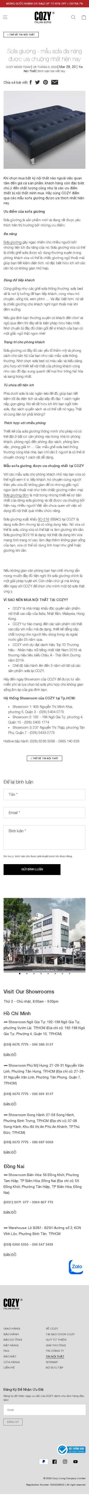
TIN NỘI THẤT (55, 1356)
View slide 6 (55, 973)
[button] (5, 17)
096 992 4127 (42, 1094)
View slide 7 (62, 973)
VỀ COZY (52, 1328)
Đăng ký (13, 1422)
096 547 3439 (42, 1244)
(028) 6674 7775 (16, 1094)
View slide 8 (69, 973)
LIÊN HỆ (9, 1367)
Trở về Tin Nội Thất (21, 34)
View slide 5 (48, 973)
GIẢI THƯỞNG (56, 1345)
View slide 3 (33, 973)
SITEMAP (52, 1362)
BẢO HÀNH (11, 1334)
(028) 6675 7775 (17, 1044)
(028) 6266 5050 (16, 1244)
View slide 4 (41, 973)
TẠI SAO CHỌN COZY (60, 1334)
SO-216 (43, 519)
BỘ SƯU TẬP (54, 1367)
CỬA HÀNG (12, 1362)
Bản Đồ (10, 1055)
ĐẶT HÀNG (11, 1345)
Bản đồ (10, 1152)
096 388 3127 (42, 1044)
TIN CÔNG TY (55, 1350)
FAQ (6, 1350)
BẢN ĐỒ (10, 1255)
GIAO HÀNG (12, 1328)
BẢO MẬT (10, 1356)
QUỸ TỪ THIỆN (56, 1339)
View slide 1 (19, 973)
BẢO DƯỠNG (13, 1339)
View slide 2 (26, 973)
